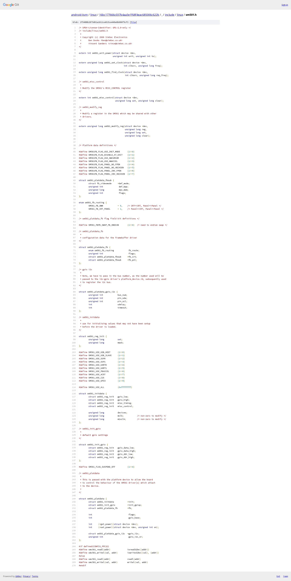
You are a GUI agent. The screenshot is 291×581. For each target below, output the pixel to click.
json (285, 576)
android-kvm (79, 15)
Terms (35, 576)
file (133, 22)
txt (278, 576)
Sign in (285, 4)
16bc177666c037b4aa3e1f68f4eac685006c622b (129, 15)
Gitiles (18, 576)
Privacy (26, 576)
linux (93, 15)
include (169, 15)
